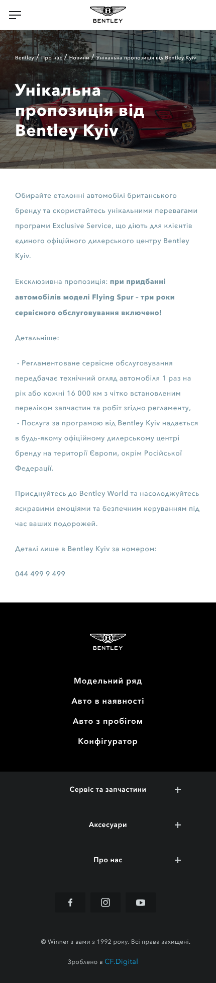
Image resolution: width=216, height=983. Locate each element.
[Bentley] (108, 15)
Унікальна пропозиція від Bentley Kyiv (146, 57)
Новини (79, 57)
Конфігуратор (108, 741)
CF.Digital (121, 962)
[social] (70, 902)
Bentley (24, 57)
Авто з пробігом (108, 721)
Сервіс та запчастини (108, 789)
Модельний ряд (108, 681)
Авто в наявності (108, 701)
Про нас (51, 57)
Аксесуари (108, 824)
